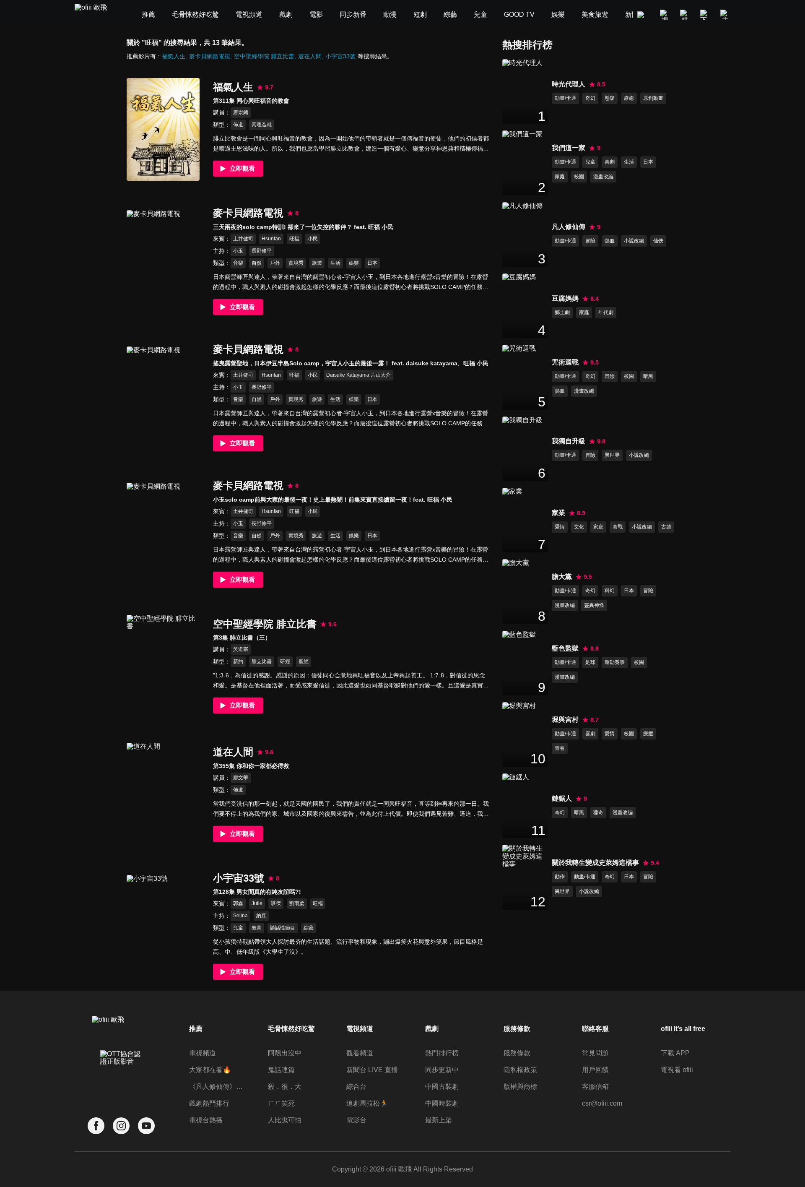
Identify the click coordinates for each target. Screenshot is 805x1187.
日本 (372, 263)
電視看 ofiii (677, 1069)
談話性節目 (282, 928)
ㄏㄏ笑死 (281, 1103)
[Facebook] (96, 1126)
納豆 (261, 916)
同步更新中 (442, 1069)
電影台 (356, 1120)
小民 (313, 239)
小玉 (238, 251)
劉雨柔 (296, 903)
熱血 (610, 241)
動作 (560, 877)
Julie (257, 903)
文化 (579, 527)
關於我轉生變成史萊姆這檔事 (595, 862)
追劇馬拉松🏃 (367, 1103)
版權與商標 (520, 1086)
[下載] (705, 15)
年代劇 (605, 312)
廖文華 (240, 778)
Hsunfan (271, 239)
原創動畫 (653, 98)
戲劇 (432, 1028)
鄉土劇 (562, 312)
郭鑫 (238, 903)
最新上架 (438, 1120)
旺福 (294, 239)
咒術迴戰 (565, 362)
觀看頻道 (359, 1053)
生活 (335, 263)
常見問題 (595, 1053)
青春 (560, 748)
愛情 (560, 527)
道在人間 (310, 56)
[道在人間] (163, 794)
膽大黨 (562, 576)
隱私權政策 (520, 1069)
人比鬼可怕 (284, 1120)
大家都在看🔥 (210, 1069)
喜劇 (610, 162)
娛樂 (354, 263)
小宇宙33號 (340, 56)
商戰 (618, 527)
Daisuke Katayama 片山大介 (358, 375)
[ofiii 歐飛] (96, 15)
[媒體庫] (685, 15)
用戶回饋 (595, 1069)
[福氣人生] (163, 129)
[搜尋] (665, 15)
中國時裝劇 (442, 1103)
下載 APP (675, 1053)
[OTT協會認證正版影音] (121, 1076)
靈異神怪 (594, 605)
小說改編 (634, 241)
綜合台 (356, 1086)
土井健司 (243, 239)
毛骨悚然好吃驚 (291, 1028)
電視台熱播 (206, 1120)
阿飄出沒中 (284, 1053)
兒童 (238, 928)
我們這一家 (568, 147)
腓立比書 (262, 661)
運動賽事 (615, 662)
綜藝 (309, 928)
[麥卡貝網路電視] (163, 261)
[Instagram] (121, 1126)
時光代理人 (568, 84)
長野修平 (262, 251)
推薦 (196, 1028)
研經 (285, 661)
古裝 (666, 527)
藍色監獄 (565, 648)
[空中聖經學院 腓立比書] (163, 666)
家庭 (560, 177)
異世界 (612, 455)
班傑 (276, 903)
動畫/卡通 (565, 98)
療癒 (629, 98)
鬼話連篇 (281, 1069)
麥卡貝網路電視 (209, 56)
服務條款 (517, 1053)
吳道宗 (240, 649)
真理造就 (262, 125)
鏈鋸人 (562, 798)
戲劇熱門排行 (209, 1103)
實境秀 (296, 263)
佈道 (238, 125)
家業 (558, 512)
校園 (579, 177)
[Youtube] (146, 1126)
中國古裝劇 (442, 1086)
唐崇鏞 (240, 112)
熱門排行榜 (442, 1053)
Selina (240, 916)
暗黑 (648, 376)
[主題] (725, 15)
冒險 (590, 241)
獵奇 (598, 812)
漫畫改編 (603, 177)
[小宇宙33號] (163, 926)
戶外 (275, 263)
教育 (257, 928)
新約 (238, 661)
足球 (590, 662)
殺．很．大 (284, 1086)
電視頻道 (202, 1053)
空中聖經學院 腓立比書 (264, 56)
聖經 (304, 661)
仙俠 (658, 241)
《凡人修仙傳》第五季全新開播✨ (217, 1086)
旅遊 (317, 263)
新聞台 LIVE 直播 (372, 1069)
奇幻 (590, 98)
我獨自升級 (568, 441)
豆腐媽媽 (565, 298)
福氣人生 (173, 56)
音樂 (238, 263)
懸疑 (610, 98)
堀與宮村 (565, 719)
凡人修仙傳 (568, 226)
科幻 (610, 591)
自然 (257, 263)
